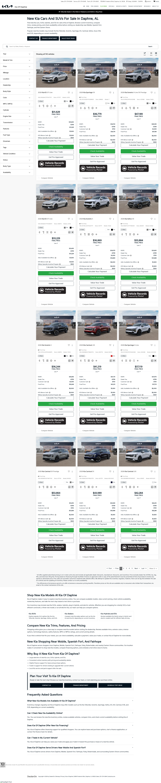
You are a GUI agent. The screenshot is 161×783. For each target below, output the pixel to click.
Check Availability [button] (56, 147)
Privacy (63, 776)
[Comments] (69, 106)
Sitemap (57, 776)
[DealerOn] (32, 776)
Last (143, 568)
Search (150, 46)
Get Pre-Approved (56, 157)
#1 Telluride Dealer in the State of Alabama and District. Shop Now (80, 12)
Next (137, 568)
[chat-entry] (154, 774)
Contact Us (33, 38)
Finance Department (49, 38)
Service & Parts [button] (121, 6)
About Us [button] (155, 6)
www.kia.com (111, 776)
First (110, 568)
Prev (116, 568)
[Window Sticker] (72, 106)
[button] (74, 72)
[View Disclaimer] (55, 106)
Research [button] (147, 6)
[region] (56, 129)
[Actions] (72, 92)
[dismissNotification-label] (157, 763)
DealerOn (52, 776)
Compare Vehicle (47, 178)
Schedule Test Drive (115, 685)
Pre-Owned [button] (95, 6)
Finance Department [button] (135, 6)
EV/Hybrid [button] (103, 6)
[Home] (84, 6)
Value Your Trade (68, 38)
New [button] (87, 6)
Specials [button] (111, 6)
